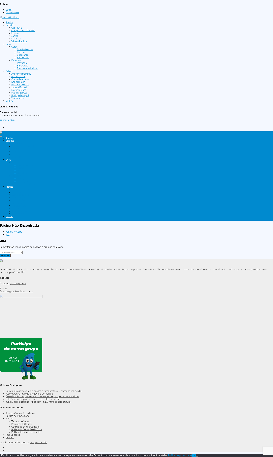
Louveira (16, 38)
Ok (194, 455)
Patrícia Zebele (19, 92)
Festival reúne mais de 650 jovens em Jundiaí (29, 393)
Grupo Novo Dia (38, 442)
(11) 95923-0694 (18, 283)
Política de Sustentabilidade (25, 432)
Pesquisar (5, 255)
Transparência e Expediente (20, 413)
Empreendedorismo (27, 68)
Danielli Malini (18, 82)
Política (21, 52)
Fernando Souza (20, 84)
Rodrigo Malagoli (20, 95)
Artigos (9, 71)
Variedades (23, 57)
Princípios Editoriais (21, 424)
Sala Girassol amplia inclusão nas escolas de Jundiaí (33, 399)
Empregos (22, 65)
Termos (10, 418)
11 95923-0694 (7, 120)
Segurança (23, 55)
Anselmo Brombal (21, 73)
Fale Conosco (13, 435)
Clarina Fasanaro (20, 79)
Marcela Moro (18, 90)
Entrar (3, 219)
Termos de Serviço (21, 421)
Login (9, 9)
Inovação (22, 63)
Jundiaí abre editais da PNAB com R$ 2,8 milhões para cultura (38, 401)
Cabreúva (16, 27)
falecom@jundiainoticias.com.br (16, 291)
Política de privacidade (180, 455)
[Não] (197, 456)
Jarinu (14, 36)
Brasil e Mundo (25, 49)
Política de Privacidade (17, 416)
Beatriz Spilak (18, 76)
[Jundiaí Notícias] (9, 17)
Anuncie (10, 437)
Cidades (10, 25)
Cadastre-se (12, 12)
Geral (8, 44)
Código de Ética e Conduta (25, 426)
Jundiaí (9, 22)
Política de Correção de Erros (26, 429)
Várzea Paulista (19, 41)
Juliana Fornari (19, 87)
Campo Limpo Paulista (23, 30)
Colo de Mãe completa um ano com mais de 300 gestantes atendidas (42, 396)
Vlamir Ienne (17, 98)
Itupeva (15, 33)
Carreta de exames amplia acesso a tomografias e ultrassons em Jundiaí (44, 391)
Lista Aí (9, 100)
